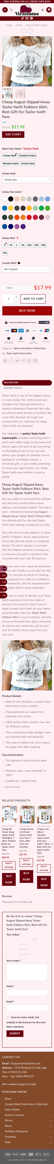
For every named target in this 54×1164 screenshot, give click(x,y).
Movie (9, 1120)
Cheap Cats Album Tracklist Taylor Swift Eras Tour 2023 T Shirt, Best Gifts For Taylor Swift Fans (44, 841)
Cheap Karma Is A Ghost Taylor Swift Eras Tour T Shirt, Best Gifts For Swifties (26, 838)
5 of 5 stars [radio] (13, 954)
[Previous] (6, 61)
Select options (9, 865)
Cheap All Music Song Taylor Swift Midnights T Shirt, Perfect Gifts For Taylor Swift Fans (9, 839)
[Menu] (5, 10)
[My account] (42, 10)
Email (10, 1002)
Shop (8, 1098)
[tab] (27, 382)
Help (8, 1142)
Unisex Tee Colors (12, 192)
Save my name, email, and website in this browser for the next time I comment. (26, 1022)
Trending (10, 1136)
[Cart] (49, 10)
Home (9, 25)
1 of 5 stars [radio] (11, 939)
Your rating (13, 934)
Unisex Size (9, 238)
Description (11, 383)
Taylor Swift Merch (37, 25)
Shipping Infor (13, 388)
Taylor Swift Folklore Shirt (19, 353)
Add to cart (34, 299)
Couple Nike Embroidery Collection (26, 1104)
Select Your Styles (12, 149)
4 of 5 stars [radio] (13, 949)
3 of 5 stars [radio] (13, 944)
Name (11, 986)
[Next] (47, 61)
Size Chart (13, 134)
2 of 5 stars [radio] (27, 939)
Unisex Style (9, 173)
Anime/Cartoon (14, 1115)
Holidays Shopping (16, 1131)
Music (19, 25)
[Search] (11, 10)
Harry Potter (12, 1109)
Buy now (27, 310)
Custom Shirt (10, 263)
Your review (14, 961)
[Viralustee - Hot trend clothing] (27, 10)
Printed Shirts (39, 348)
